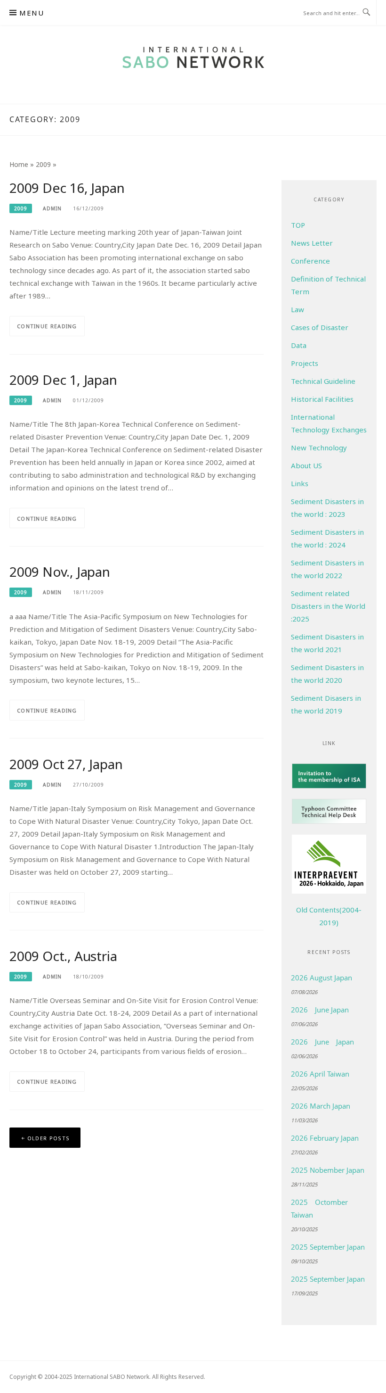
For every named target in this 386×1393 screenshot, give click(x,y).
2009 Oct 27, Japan (65, 764)
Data (298, 345)
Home (18, 164)
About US (306, 465)
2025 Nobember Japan (327, 1170)
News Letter (312, 243)
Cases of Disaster (319, 327)
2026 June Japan (320, 1009)
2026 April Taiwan (320, 1073)
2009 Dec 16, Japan (66, 188)
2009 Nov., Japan (59, 571)
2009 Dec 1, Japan (63, 380)
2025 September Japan (328, 1247)
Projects (304, 363)
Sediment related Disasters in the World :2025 (328, 606)
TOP (298, 225)
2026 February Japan (325, 1138)
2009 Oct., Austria (63, 956)
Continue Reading (47, 326)
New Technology (319, 447)
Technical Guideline (323, 381)
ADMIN (52, 208)
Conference (310, 260)
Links (299, 483)
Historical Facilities (322, 399)
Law (297, 309)
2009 (43, 164)
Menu (31, 12)
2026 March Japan (320, 1106)
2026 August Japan (321, 977)
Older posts (48, 1138)
